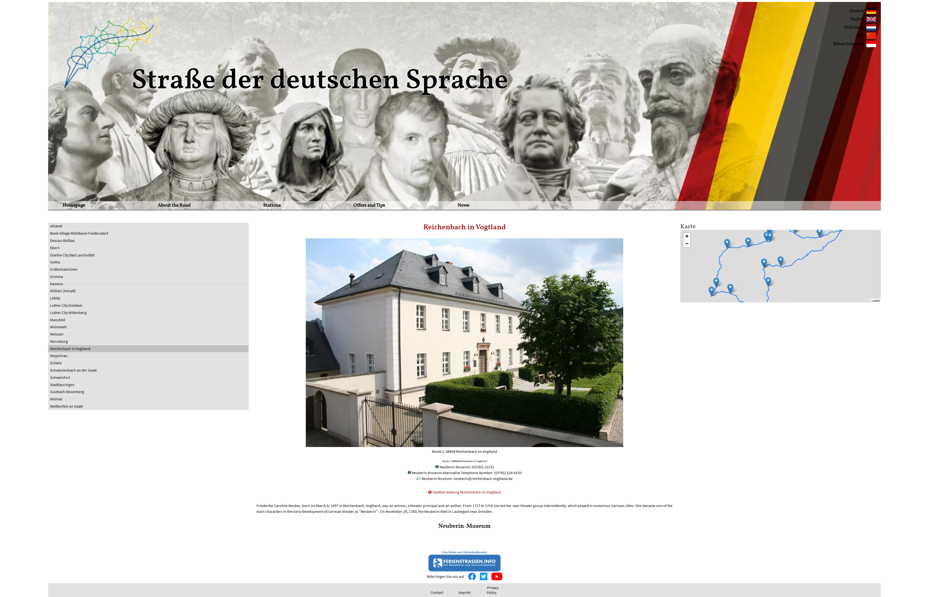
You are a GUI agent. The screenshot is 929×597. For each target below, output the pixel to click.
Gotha (55, 262)
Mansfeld (57, 319)
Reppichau (58, 355)
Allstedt (56, 226)
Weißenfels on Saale (66, 406)
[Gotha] (727, 244)
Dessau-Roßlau (62, 240)
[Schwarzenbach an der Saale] (768, 282)
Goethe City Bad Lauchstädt (72, 255)
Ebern (55, 247)
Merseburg (59, 341)
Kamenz (56, 283)
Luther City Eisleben (66, 305)
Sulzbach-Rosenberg (67, 391)
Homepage (74, 205)
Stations (272, 205)
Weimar (56, 398)
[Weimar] (748, 242)
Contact (437, 592)
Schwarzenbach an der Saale (73, 370)
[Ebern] (730, 289)
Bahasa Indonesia (848, 44)
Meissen (56, 334)
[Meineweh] (770, 237)
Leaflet (876, 300)
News (463, 205)
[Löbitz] (767, 236)
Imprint (464, 592)
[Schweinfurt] (712, 291)
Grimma (56, 276)
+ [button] (687, 236)
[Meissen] (820, 233)
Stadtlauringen (62, 384)
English (857, 19)
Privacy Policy (493, 590)
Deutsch (857, 11)
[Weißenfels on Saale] (769, 230)
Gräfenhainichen (63, 269)
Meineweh (58, 326)
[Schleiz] (764, 263)
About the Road (174, 205)
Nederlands (854, 27)
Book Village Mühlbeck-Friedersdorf (79, 233)
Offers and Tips (369, 205)
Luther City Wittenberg (68, 312)
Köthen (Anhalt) (63, 290)
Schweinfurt (60, 377)
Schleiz (56, 362)
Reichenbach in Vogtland (70, 348)
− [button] (687, 244)
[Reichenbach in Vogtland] (781, 261)
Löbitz (55, 298)
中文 (860, 35)
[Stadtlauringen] (716, 282)
